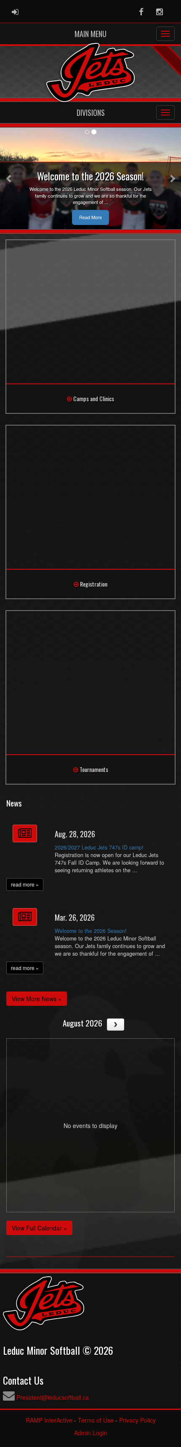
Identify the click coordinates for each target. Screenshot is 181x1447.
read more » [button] (25, 884)
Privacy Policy (137, 1420)
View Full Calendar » (39, 1228)
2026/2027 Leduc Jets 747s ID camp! (99, 847)
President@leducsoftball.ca (52, 1397)
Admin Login (90, 1432)
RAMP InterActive (49, 1420)
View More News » (36, 998)
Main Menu (90, 33)
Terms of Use (96, 1420)
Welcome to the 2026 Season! (91, 931)
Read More (90, 217)
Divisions (91, 112)
